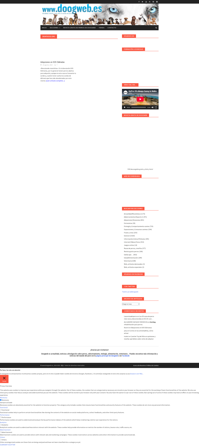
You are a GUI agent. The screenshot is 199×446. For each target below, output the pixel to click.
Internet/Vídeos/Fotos (132, 242)
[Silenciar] (153, 107)
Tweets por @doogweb (130, 292)
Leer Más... (139, 374)
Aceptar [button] (133, 374)
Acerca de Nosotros (139, 365)
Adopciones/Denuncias (132, 220)
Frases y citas (128, 233)
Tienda (101, 28)
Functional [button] (4, 407)
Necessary (5, 400)
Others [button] (2, 437)
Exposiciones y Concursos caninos (136, 229)
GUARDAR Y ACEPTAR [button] (7, 445)
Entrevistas (128, 223)
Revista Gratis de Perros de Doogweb (79, 28)
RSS (62, 365)
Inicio (44, 28)
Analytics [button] (3, 422)
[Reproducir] (125, 107)
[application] (140, 99)
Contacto (111, 28)
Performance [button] (4, 415)
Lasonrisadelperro (130, 316)
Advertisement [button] (5, 430)
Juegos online (129, 245)
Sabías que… (128, 255)
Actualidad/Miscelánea (132, 214)
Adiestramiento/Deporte (133, 217)
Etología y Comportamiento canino (136, 226)
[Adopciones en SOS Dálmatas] (58, 55)
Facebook (125, 356)
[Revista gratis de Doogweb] (140, 143)
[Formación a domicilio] (140, 66)
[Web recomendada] (140, 191)
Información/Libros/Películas (134, 239)
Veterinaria (128, 261)
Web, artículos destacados (133, 264)
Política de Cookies (153, 365)
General (127, 236)
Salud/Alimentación (131, 258)
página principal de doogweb (107, 356)
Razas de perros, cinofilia (133, 248)
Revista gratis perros (131, 251)
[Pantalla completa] (156, 107)
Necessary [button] (3, 398)
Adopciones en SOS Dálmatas (52, 62)
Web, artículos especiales (133, 267)
